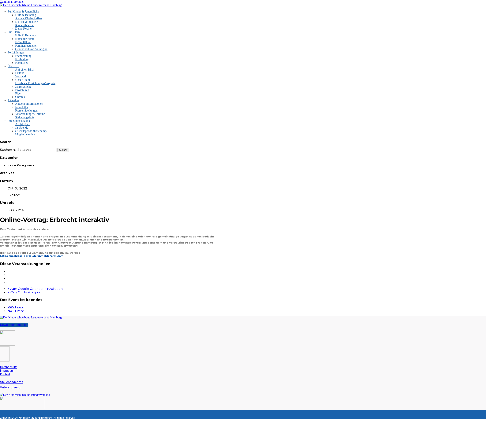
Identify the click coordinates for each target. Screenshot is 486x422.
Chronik (20, 96)
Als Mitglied (22, 124)
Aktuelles (13, 100)
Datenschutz (8, 367)
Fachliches (21, 62)
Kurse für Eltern (25, 38)
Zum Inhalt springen (12, 1)
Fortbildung (22, 59)
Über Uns (13, 66)
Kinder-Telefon (24, 25)
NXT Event (16, 311)
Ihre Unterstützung (19, 120)
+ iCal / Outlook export (25, 292)
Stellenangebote (24, 117)
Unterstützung (10, 387)
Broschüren (22, 90)
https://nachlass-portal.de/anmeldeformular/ (31, 255)
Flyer (18, 93)
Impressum (7, 370)
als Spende (21, 127)
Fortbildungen (16, 52)
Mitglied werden (25, 134)
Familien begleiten (26, 45)
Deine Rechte (23, 28)
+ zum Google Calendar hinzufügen (35, 289)
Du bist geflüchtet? (26, 21)
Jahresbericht (23, 86)
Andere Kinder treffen (28, 18)
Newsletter (21, 107)
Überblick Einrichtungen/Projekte (35, 83)
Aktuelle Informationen (29, 103)
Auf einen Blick (24, 69)
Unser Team (22, 79)
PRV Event (16, 307)
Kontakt (5, 374)
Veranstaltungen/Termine (30, 114)
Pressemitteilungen (26, 110)
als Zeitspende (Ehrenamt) (31, 131)
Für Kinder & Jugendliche (23, 11)
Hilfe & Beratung (25, 15)
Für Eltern (14, 32)
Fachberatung (23, 55)
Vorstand (20, 76)
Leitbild (19, 73)
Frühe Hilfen (23, 42)
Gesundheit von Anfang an (31, 49)
